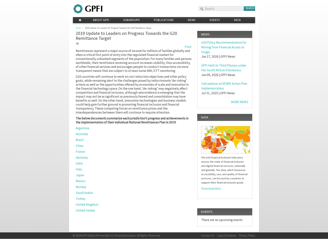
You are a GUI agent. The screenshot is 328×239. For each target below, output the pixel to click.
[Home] (88, 9)
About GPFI (101, 20)
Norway (81, 187)
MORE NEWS (239, 102)
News (192, 20)
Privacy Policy (247, 235)
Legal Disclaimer (226, 235)
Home (80, 20)
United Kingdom (87, 204)
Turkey (80, 199)
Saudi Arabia (84, 193)
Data (237, 20)
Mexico (80, 181)
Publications (164, 20)
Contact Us (207, 235)
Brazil (80, 140)
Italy (79, 169)
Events (215, 20)
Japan (80, 175)
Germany (82, 157)
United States (85, 210)
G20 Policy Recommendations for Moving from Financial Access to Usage (223, 47)
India (79, 163)
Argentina (82, 128)
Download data (211, 188)
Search (250, 8)
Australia (82, 134)
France (80, 152)
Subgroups (131, 20)
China (79, 146)
